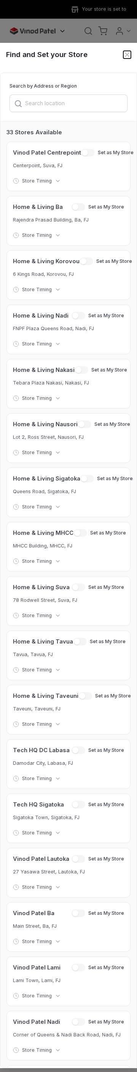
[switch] (88, 152)
